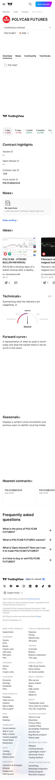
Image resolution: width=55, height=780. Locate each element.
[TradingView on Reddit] (49, 586)
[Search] (30, 4)
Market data (34, 638)
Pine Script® (8, 709)
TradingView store (36, 703)
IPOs (5, 689)
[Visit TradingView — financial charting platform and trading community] (13, 116)
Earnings (6, 683)
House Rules (8, 740)
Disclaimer (33, 720)
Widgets (32, 746)
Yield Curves (8, 700)
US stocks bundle (36, 672)
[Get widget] (49, 296)
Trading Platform (36, 757)
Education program (37, 774)
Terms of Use (34, 717)
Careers (32, 692)
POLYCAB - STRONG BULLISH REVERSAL (14, 261)
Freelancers (8, 771)
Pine (4, 658)
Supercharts (8, 632)
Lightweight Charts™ (37, 751)
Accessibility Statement (39, 729)
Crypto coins (8, 649)
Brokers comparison (37, 655)
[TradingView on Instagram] (24, 586)
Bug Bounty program (38, 734)
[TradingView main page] (10, 4)
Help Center (34, 689)
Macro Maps (8, 706)
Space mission (35, 683)
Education (7, 754)
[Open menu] (4, 4)
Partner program (36, 771)
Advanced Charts (36, 754)
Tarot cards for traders (38, 706)
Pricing (32, 635)
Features (32, 632)
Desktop (6, 720)
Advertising (33, 766)
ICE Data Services (33, 599)
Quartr (38, 616)
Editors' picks (8, 757)
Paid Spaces (8, 774)
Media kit (33, 695)
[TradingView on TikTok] (43, 586)
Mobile (5, 717)
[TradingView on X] (4, 586)
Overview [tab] (7, 56)
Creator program (10, 737)
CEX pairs (7, 652)
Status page (34, 737)
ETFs (5, 643)
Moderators (8, 743)
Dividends (7, 686)
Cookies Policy (35, 726)
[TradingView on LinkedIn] (30, 586)
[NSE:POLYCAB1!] (5, 254)
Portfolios (7, 697)
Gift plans (33, 641)
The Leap (33, 658)
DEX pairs (7, 655)
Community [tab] (30, 56)
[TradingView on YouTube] (17, 586)
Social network (9, 728)
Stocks (6, 640)
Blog (30, 686)
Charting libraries (36, 749)
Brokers (32, 652)
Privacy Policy (35, 723)
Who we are (34, 680)
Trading (6, 751)
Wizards (6, 768)
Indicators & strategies (12, 765)
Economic (7, 680)
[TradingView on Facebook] (11, 586)
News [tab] (18, 56)
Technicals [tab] (44, 56)
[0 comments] (15, 282)
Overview (33, 649)
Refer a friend (9, 734)
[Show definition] (12, 151)
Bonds (5, 646)
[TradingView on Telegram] (36, 586)
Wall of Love (8, 731)
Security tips (34, 732)
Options (6, 703)
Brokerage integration (38, 769)
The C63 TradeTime (37, 709)
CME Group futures (37, 666)
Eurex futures (34, 669)
